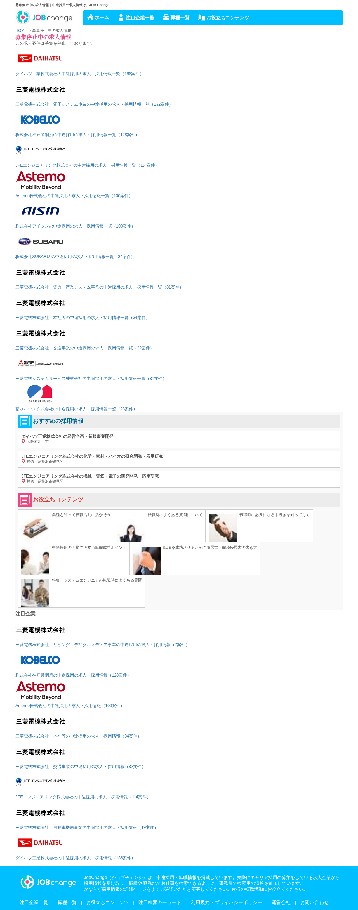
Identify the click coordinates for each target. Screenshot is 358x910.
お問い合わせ (314, 902)
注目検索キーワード (159, 902)
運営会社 (281, 902)
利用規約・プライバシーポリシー (226, 902)
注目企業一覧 (140, 17)
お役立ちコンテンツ (227, 17)
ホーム (102, 17)
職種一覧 (180, 17)
